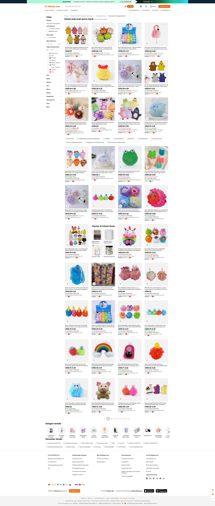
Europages (132, 498)
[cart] (146, 6)
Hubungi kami (125, 461)
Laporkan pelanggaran (127, 476)
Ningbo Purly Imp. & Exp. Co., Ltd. (153, 54)
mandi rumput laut (119, 138)
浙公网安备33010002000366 (135, 503)
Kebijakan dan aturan (77, 474)
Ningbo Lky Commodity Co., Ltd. (153, 92)
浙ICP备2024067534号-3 (150, 503)
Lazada (107, 498)
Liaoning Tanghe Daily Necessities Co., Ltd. (103, 54)
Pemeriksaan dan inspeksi (79, 471)
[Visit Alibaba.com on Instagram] (157, 478)
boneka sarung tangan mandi (55, 446)
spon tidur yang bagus (85, 446)
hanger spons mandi (102, 443)
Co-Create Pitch (52, 461)
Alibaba (66, 16)
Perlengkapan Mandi (100, 16)
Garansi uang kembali (77, 461)
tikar (113, 443)
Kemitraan (148, 471)
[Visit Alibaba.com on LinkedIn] (150, 478)
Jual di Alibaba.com (151, 458)
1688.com (90, 498)
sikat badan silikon (109, 446)
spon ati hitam (122, 446)
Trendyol (125, 498)
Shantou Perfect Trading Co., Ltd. (100, 92)
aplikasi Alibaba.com (136, 491)
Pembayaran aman (77, 458)
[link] (213, 490)
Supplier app (110, 491)
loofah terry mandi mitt (134, 443)
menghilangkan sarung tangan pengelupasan (89, 138)
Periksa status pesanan (152, 465)
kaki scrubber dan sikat (87, 443)
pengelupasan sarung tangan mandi (95, 142)
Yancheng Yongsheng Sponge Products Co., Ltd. (130, 179)
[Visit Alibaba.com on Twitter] (154, 478)
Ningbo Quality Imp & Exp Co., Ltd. (73, 54)
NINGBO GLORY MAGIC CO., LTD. (153, 131)
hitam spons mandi (157, 138)
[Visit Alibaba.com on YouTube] (160, 478)
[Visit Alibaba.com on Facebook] (147, 478)
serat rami (121, 443)
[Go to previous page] (104, 418)
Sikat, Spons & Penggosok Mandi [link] (117, 16)
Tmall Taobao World (99, 498)
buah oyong (98, 446)
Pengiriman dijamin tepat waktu (80, 465)
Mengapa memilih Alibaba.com (56, 458)
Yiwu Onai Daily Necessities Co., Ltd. (74, 132)
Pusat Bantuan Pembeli (127, 458)
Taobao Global (114, 498)
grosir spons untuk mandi (54, 443)
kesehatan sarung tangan (71, 443)
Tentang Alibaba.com (54, 455)
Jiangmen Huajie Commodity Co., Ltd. (75, 179)
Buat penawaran (101, 461)
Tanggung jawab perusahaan (55, 465)
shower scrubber (71, 446)
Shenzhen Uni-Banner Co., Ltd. (73, 92)
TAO (121, 498)
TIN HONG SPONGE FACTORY (152, 179)
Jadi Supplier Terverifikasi (152, 468)
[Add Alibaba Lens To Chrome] (74, 491)
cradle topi (107, 138)
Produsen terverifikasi (102, 458)
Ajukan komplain (125, 465)
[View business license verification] (122, 503)
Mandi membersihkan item (151, 443)
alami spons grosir (143, 138)
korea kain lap (70, 138)
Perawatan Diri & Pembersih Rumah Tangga (82, 16)
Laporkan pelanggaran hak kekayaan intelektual (130, 472)
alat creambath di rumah (136, 446)
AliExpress (83, 498)
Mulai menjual (149, 461)
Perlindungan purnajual (78, 468)
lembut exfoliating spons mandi (74, 142)
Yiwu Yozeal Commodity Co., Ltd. (126, 131)
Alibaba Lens (57, 491)
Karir (49, 468)
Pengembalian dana (126, 468)
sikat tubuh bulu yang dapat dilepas (117, 142)
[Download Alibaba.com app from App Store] (149, 491)
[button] (125, 6)
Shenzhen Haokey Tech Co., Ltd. (126, 92)
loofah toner (131, 138)
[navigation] (54, 217)
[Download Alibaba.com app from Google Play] (161, 491)
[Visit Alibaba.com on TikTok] (164, 478)
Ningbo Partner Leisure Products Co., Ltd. (102, 178)
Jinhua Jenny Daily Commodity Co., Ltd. (128, 54)
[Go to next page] (128, 418)
